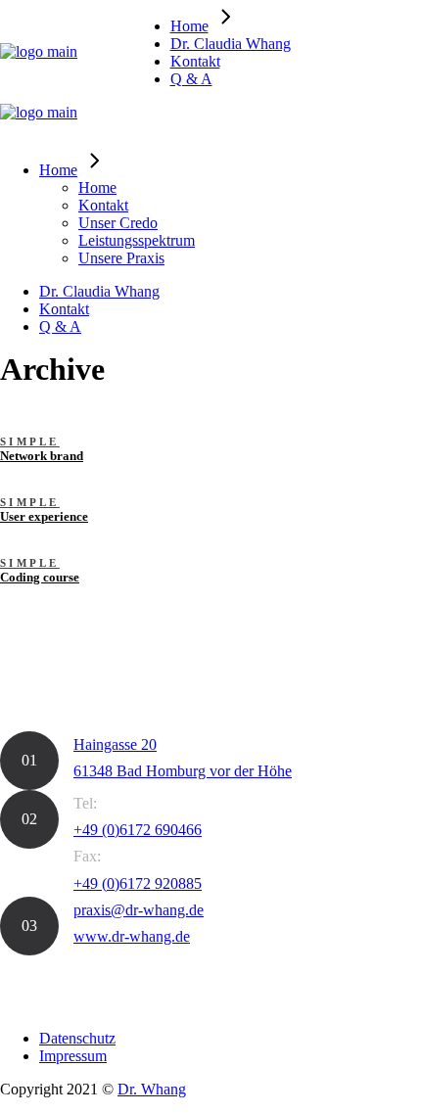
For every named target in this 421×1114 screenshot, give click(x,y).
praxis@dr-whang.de (138, 910)
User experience (44, 516)
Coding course (39, 577)
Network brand (41, 455)
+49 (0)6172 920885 (137, 883)
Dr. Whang (151, 1089)
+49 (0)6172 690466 (137, 829)
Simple (30, 442)
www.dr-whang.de (131, 936)
